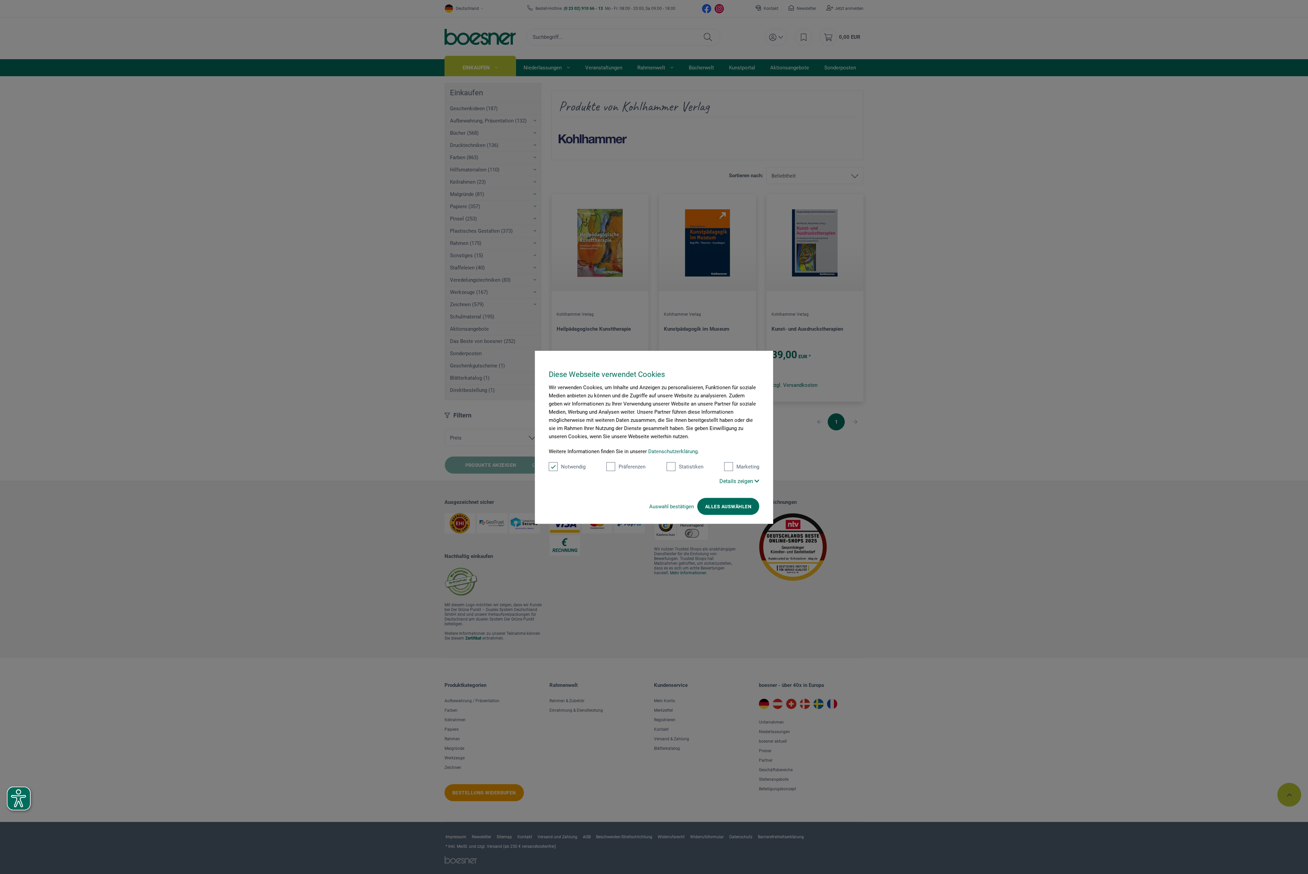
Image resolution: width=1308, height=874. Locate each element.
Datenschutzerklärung (673, 451)
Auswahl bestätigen (671, 506)
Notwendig (573, 466)
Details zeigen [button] (736, 481)
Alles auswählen (728, 506)
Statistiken (691, 466)
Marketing (747, 466)
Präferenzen (632, 466)
